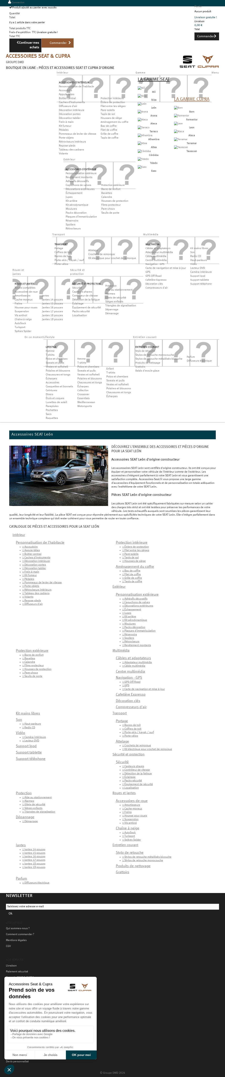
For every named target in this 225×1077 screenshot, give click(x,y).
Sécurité (77, 288)
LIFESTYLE (51, 347)
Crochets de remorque (101, 254)
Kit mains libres (199, 248)
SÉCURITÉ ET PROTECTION (86, 284)
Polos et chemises (56, 359)
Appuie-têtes (66, 94)
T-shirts (50, 355)
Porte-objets (66, 138)
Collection (83, 390)
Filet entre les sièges (113, 106)
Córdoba (153, 155)
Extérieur (118, 586)
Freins (18, 303)
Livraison (11, 965)
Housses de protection (114, 201)
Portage (58, 248)
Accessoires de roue (26, 292)
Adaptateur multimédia (159, 252)
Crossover (83, 394)
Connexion (17, 2)
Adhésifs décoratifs (77, 181)
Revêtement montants (79, 177)
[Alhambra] (145, 135)
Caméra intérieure (201, 272)
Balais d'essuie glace (147, 371)
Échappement (74, 193)
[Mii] (141, 88)
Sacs (48, 414)
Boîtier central (67, 98)
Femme (81, 359)
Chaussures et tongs (58, 374)
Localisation (79, 315)
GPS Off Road (153, 276)
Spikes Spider (23, 331)
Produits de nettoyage (147, 363)
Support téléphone (201, 284)
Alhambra (153, 139)
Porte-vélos (61, 264)
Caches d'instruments (72, 102)
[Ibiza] (142, 96)
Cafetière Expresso (155, 280)
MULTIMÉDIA (152, 244)
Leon (191, 128)
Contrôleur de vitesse (85, 296)
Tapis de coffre (109, 138)
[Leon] (178, 124)
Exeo (153, 171)
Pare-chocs (108, 209)
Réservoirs (72, 221)
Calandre (106, 197)
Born (191, 112)
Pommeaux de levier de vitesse (77, 134)
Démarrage (112, 313)
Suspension (22, 311)
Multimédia (120, 650)
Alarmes (110, 294)
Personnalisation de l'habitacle (76, 87)
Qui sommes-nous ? (18, 928)
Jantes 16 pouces (52, 307)
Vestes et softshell (57, 367)
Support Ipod (197, 276)
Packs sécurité (81, 311)
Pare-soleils (108, 110)
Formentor (192, 120)
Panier (198, 6)
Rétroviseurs (73, 228)
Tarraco (154, 131)
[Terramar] (180, 139)
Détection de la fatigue (86, 299)
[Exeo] (142, 167)
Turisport (20, 327)
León (153, 108)
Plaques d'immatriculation (81, 217)
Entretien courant (125, 845)
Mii (154, 92)
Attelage (93, 250)
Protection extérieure (113, 185)
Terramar (192, 143)
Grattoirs (140, 367)
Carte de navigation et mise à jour (165, 268)
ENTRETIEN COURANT (147, 347)
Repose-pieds (67, 146)
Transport (119, 713)
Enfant (110, 369)
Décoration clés (154, 284)
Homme (50, 351)
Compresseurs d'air (156, 288)
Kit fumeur (65, 126)
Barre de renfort (110, 189)
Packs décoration (76, 213)
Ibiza (153, 100)
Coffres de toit (62, 252)
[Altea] (142, 143)
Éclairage (77, 303)
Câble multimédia (155, 256)
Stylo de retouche (145, 351)
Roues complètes (25, 288)
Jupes (69, 197)
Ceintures (51, 390)
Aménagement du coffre (114, 122)
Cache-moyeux (24, 299)
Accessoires (52, 383)
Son (192, 252)
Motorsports (84, 406)
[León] (142, 104)
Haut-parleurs (198, 260)
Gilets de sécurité (115, 297)
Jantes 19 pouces (52, 319)
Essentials (83, 398)
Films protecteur (111, 205)
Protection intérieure (112, 98)
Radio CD (195, 256)
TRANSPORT (61, 244)
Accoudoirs (65, 90)
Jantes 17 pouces (52, 311)
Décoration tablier (69, 118)
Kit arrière (71, 201)
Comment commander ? (20, 934)
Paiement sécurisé (17, 971)
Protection (111, 286)
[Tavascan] (181, 147)
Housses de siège (111, 118)
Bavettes (106, 193)
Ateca (154, 124)
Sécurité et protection (128, 754)
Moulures (71, 209)
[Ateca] (143, 120)
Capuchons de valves (78, 185)
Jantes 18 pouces (52, 315)
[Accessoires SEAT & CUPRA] (199, 68)
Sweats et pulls (55, 363)
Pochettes (52, 410)
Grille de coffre (109, 134)
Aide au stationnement (118, 290)
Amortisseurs (22, 296)
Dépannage (111, 310)
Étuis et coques (55, 398)
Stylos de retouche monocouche (154, 355)
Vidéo (193, 264)
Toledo (153, 163)
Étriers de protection (113, 102)
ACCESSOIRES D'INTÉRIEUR (74, 83)
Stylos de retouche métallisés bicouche (158, 359)
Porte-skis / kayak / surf (69, 260)
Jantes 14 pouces (52, 299)
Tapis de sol (108, 114)
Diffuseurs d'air (68, 106)
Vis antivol (21, 315)
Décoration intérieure (71, 110)
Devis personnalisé (17, 1061)
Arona (154, 116)
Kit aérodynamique (77, 205)
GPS (147, 272)
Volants (63, 153)
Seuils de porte (110, 213)
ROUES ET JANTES (24, 284)
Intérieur (19, 535)
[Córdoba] (144, 151)
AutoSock (20, 323)
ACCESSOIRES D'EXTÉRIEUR (81, 169)
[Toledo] (143, 159)
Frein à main (66, 122)
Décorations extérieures (80, 189)
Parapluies (52, 406)
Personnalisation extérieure (81, 173)
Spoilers (70, 224)
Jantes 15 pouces (52, 303)
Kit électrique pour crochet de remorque (112, 258)
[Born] (178, 108)
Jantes (45, 296)
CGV (8, 946)
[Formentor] (181, 116)
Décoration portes (69, 114)
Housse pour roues (26, 307)
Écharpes (51, 378)
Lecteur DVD (197, 268)
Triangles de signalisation (120, 305)
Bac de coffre (109, 126)
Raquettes (52, 418)
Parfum (191, 357)
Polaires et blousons (58, 371)
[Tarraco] (143, 128)
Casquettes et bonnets (59, 386)
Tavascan (192, 151)
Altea (154, 147)
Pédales (64, 130)
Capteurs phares (82, 292)
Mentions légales (16, 940)
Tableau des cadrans (71, 149)
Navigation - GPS (154, 264)
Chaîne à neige (23, 319)
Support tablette (199, 280)
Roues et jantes (124, 793)
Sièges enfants (114, 301)
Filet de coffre (109, 130)
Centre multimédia (156, 260)
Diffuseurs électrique (199, 361)
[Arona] (143, 112)
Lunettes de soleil (56, 402)
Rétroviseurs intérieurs (72, 142)
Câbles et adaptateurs (158, 248)
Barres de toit (62, 256)
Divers (49, 394)
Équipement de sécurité (86, 307)
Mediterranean (86, 402)
